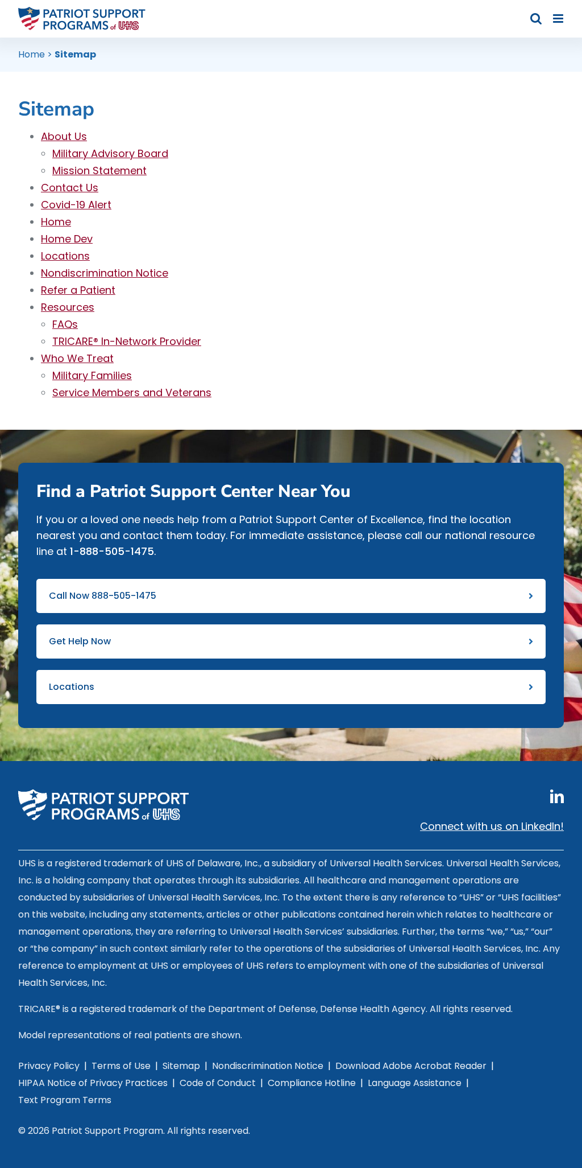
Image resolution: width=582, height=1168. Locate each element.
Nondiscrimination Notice (104, 273)
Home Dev (67, 239)
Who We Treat (77, 358)
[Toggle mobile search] (536, 18)
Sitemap (181, 1065)
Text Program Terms (64, 1100)
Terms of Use (121, 1065)
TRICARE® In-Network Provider (126, 341)
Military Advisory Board (110, 153)
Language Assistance (415, 1082)
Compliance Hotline (312, 1082)
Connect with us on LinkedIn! (492, 826)
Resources (67, 307)
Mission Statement (99, 170)
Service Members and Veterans (131, 392)
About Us (64, 136)
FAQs (65, 324)
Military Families (92, 375)
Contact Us (69, 187)
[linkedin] (557, 796)
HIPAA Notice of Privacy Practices (93, 1082)
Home (31, 54)
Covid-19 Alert (76, 205)
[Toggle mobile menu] (559, 18)
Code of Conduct (218, 1082)
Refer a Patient (78, 290)
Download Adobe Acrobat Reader (411, 1065)
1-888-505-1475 (112, 551)
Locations (65, 256)
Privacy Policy (49, 1065)
